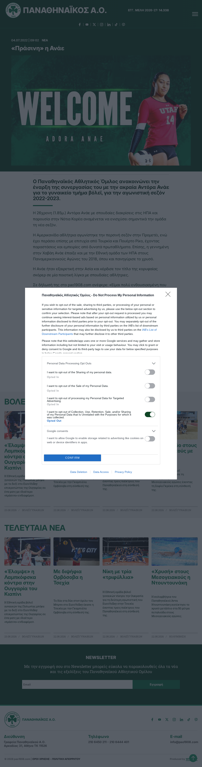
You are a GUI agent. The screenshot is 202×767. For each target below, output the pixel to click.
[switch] (150, 372)
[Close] (169, 295)
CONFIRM (72, 457)
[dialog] (101, 383)
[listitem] (101, 363)
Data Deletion (78, 471)
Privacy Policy (123, 471)
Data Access (101, 471)
